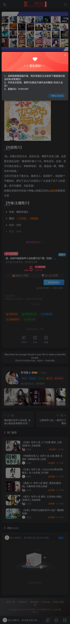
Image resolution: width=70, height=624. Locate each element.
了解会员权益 (56, 95)
